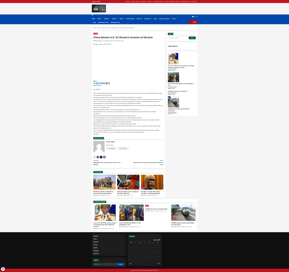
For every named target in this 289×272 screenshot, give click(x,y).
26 (144, 258)
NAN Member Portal (174, 1)
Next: (148, 162)
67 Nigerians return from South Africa (177, 91)
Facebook (95, 236)
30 (131, 261)
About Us (128, 1)
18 (140, 255)
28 (153, 258)
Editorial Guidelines (159, 1)
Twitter (95, 239)
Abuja (133, 1)
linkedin (95, 247)
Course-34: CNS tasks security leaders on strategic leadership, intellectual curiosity (104, 224)
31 (135, 261)
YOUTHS (114, 18)
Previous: (107, 162)
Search (170, 33)
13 (149, 252)
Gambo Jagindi (98, 40)
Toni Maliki (96, 195)
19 (144, 255)
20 (149, 255)
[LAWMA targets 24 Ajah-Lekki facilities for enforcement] (173, 101)
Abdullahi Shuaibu (98, 228)
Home (166, 1)
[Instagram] (102, 83)
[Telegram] (104, 83)
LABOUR (106, 18)
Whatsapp (96, 250)
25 (140, 258)
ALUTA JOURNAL (130, 18)
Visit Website (111, 148)
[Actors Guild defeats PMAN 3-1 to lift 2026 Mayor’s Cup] (173, 77)
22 (157, 255)
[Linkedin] (107, 83)
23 (131, 258)
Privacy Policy (193, 1)
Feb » (158, 263)
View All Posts (123, 148)
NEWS (99, 18)
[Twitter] (99, 83)
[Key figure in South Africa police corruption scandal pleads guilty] (152, 182)
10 (135, 252)
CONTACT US (147, 18)
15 (157, 252)
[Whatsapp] (94, 83)
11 (140, 252)
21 (153, 255)
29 (157, 258)
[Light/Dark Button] (193, 16)
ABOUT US (139, 18)
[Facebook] (97, 83)
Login (194, 22)
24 (135, 258)
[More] (109, 83)
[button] (92, 15)
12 (144, 252)
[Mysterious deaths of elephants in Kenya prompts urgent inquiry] (104, 182)
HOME (93, 18)
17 (135, 255)
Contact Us (150, 1)
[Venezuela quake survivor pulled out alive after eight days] (128, 182)
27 (149, 258)
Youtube (95, 244)
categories (143, 1)
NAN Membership (184, 1)
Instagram (96, 242)
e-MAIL (155, 18)
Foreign (95, 33)
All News (138, 1)
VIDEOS (121, 18)
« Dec (130, 263)
